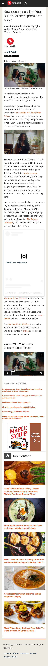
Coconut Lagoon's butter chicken (15, 412)
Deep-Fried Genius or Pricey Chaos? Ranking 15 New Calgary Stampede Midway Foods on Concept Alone (21, 491)
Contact (7, 653)
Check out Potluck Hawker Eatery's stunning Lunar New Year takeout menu (22, 417)
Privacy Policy (9, 656)
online (26, 330)
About (16, 653)
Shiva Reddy (20, 112)
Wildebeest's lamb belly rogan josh (16, 402)
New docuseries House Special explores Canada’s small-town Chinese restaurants (22, 390)
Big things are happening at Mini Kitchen (18, 407)
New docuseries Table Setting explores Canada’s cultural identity (22, 397)
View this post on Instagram (16, 262)
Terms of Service (28, 653)
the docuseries (30, 173)
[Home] (14, 2)
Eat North (12, 51)
